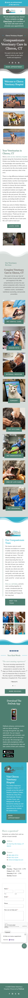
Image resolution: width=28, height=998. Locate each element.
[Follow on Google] (18, 62)
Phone (6, 903)
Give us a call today (11, 584)
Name (6, 889)
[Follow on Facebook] (9, 62)
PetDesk (21, 989)
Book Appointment (14, 67)
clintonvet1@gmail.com (15, 860)
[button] (24, 945)
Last (16, 894)
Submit (7, 932)
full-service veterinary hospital (17, 157)
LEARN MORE (14, 226)
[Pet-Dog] (14, 144)
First (5, 894)
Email (6, 897)
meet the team (13, 602)
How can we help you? (11, 910)
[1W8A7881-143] (14, 108)
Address (9, 841)
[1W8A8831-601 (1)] (14, 126)
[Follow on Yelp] (15, 62)
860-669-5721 (13, 855)
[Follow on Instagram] (12, 62)
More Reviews (15, 691)
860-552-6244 (13, 857)
